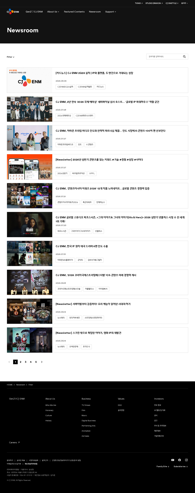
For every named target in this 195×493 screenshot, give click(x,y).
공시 (155, 415)
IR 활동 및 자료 (159, 410)
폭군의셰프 (87, 202)
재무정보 (157, 431)
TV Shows (86, 405)
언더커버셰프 (74, 318)
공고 (155, 421)
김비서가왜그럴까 (95, 260)
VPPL (92, 173)
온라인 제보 (21, 460)
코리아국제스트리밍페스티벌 (69, 289)
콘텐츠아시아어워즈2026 (68, 202)
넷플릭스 (98, 231)
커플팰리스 (89, 289)
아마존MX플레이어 (65, 260)
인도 (80, 144)
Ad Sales (85, 436)
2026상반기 (62, 173)
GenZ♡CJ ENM (17, 399)
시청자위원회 (33, 460)
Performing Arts (88, 426)
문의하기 (10, 460)
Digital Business (89, 421)
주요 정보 (157, 405)
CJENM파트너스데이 (84, 115)
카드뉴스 (100, 87)
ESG (120, 405)
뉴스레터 (61, 318)
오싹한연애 (73, 346)
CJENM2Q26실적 (65, 87)
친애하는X (100, 202)
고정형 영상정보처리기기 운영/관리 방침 (66, 460)
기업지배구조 (159, 436)
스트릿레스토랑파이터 (93, 318)
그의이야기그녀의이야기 (80, 231)
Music (84, 415)
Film (83, 410)
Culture (48, 415)
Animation (86, 431)
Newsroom (20, 385)
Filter (31, 385)
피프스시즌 (62, 231)
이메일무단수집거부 (14, 464)
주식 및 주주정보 (160, 426)
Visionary (49, 410)
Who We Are (50, 405)
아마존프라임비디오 (65, 144)
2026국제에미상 (64, 115)
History (48, 421)
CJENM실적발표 (85, 87)
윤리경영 (121, 410)
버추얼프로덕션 (78, 173)
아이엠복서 (103, 289)
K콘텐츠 (89, 144)
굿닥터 (80, 260)
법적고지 (45, 460)
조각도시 (86, 346)
